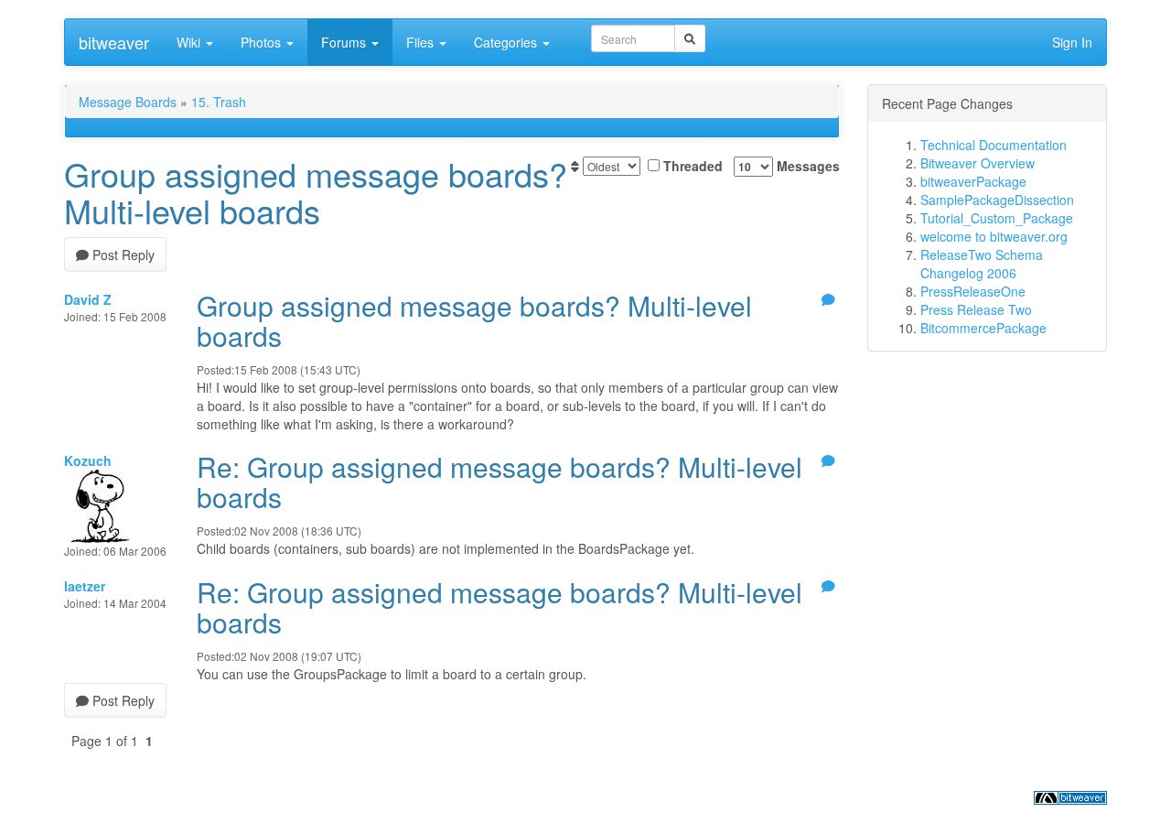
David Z (88, 299)
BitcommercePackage (983, 328)
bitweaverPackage (973, 181)
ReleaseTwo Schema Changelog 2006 (981, 263)
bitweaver (114, 42)
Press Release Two (976, 309)
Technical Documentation (993, 144)
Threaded (691, 166)
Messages (806, 166)
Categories (507, 42)
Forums (345, 42)
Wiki (190, 42)
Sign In (1072, 42)
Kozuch (88, 460)
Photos (263, 42)
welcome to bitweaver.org (994, 236)
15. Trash (218, 101)
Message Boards (128, 101)
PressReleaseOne (973, 291)
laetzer (84, 586)
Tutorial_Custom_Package (996, 218)
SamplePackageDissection (997, 199)
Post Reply (122, 254)
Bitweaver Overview (977, 163)
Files (421, 42)
